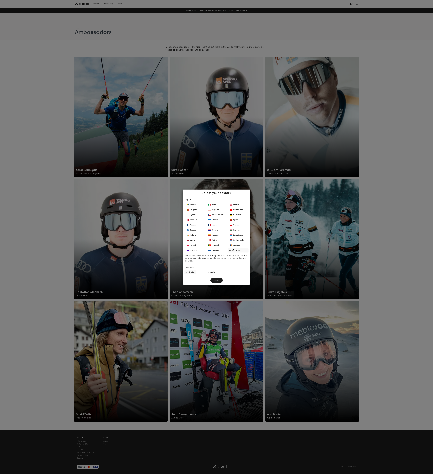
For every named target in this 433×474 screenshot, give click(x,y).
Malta (214, 240)
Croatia (215, 230)
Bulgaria (215, 210)
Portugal (215, 245)
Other (237, 250)
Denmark (193, 220)
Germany (237, 215)
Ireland (193, 235)
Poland (193, 245)
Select (216, 280)
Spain (235, 220)
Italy (214, 205)
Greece (193, 230)
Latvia (192, 240)
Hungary (236, 230)
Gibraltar (237, 225)
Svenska (211, 272)
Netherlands (238, 240)
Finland (193, 225)
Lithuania (216, 235)
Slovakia (215, 250)
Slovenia (193, 250)
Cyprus (193, 215)
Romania (236, 245)
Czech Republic (218, 215)
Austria (236, 205)
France (214, 225)
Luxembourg (238, 235)
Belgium (193, 210)
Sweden (193, 205)
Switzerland (238, 210)
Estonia (215, 220)
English (192, 272)
